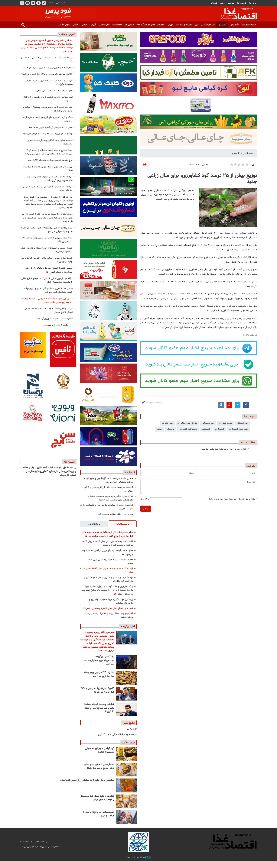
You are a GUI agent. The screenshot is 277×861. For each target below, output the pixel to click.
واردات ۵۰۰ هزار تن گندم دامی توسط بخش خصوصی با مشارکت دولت (46, 188)
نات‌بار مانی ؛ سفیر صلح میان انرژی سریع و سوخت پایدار (99, 766)
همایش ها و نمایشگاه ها (150, 25)
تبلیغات (213, 3)
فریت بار (132, 729)
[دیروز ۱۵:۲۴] (126, 709)
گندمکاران (219, 429)
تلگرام (27, 3)
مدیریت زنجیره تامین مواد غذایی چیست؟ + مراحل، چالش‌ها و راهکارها (48, 109)
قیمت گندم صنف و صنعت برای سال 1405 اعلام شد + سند (106, 570)
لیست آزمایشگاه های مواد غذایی (117, 734)
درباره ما (252, 3)
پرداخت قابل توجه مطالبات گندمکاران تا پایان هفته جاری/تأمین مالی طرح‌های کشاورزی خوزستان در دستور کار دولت (49, 471)
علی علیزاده (167, 423)
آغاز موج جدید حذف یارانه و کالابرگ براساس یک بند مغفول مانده (108, 615)
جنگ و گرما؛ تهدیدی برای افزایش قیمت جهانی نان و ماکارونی (48, 119)
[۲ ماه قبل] (126, 754)
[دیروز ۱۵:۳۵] (126, 694)
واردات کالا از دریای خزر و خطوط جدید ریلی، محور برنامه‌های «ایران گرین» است (49, 178)
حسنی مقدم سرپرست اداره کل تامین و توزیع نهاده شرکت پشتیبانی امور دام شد (108, 480)
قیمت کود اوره (226, 423)
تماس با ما (241, 3)
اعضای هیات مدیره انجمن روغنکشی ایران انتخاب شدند (109, 561)
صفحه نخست (249, 25)
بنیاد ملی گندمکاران (238, 429)
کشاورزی (222, 25)
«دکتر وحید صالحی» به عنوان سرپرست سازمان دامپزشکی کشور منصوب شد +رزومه (110, 498)
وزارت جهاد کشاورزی (187, 423)
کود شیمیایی (208, 423)
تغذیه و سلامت (184, 25)
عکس (84, 25)
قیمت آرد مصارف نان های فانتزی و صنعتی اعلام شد (107, 608)
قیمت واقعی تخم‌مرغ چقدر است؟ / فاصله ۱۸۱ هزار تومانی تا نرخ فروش (48, 310)
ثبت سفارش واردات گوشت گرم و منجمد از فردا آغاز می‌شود (48, 99)
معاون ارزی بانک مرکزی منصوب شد (115, 514)
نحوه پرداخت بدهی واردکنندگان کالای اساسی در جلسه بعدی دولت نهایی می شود (47, 229)
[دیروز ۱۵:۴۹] (126, 678)
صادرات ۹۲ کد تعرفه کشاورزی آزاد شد (55, 319)
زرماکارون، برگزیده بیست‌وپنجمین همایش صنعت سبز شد (98, 660)
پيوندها (231, 3)
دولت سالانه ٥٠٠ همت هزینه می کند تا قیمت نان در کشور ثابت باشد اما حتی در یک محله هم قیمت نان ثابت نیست (47, 217)
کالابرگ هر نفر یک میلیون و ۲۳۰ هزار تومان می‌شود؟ (97, 690)
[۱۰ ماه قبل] (126, 785)
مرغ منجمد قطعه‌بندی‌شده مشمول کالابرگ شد (50, 160)
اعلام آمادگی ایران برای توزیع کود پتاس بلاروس (223, 449)
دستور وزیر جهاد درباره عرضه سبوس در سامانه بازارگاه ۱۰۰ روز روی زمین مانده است (47, 300)
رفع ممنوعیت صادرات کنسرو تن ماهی (54, 91)
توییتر (33, 3)
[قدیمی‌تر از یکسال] (126, 801)
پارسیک (170, 429)
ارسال (145, 508)
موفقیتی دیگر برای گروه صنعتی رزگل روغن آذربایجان (87, 780)
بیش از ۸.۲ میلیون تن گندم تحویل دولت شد (51, 127)
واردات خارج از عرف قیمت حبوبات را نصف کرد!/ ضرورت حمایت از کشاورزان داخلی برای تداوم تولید (49, 152)
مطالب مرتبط (247, 442)
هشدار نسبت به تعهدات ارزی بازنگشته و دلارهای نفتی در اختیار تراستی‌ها (47, 250)
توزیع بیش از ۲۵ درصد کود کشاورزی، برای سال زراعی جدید (202, 178)
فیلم (75, 25)
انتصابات (130, 472)
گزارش (93, 25)
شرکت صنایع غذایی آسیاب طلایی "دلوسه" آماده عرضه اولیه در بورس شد (47, 260)
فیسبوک (38, 3)
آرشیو (222, 3)
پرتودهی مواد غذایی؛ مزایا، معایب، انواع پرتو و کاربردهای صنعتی (111, 601)
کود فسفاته (242, 423)
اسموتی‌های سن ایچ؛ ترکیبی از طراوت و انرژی (98, 814)
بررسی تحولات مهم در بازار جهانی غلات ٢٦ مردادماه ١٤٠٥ (48, 168)
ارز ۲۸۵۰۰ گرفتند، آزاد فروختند (58, 325)
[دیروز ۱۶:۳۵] (126, 662)
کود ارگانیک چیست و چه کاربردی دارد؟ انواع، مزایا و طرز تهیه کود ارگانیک (108, 579)
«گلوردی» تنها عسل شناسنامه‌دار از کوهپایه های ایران (97, 798)
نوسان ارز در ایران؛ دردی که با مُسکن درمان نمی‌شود (48, 134)
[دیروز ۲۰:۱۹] (126, 637)
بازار (196, 25)
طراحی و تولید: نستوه (135, 857)
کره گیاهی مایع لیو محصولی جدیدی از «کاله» (99, 750)
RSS (44, 3)
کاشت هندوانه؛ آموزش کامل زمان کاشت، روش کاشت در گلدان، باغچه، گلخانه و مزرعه (107, 543)
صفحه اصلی (248, 153)
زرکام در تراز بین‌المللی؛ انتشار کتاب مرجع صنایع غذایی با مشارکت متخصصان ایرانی (47, 280)
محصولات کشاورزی (188, 429)
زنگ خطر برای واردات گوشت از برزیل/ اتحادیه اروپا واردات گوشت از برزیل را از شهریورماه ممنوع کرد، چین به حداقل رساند (107, 590)
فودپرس (236, 13)
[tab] (122, 523)
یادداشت (117, 25)
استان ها (129, 25)
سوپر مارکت (64, 25)
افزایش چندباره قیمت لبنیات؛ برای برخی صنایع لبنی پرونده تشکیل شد (99, 708)
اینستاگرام (22, 3)
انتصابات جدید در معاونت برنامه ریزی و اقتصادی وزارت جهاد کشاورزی (106, 507)
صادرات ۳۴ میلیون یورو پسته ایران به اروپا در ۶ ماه (99, 674)
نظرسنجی (104, 25)
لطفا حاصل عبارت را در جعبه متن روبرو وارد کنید (233, 499)
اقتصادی (234, 25)
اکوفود (159, 429)
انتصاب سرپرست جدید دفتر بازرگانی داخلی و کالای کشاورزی (108, 489)
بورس (170, 25)
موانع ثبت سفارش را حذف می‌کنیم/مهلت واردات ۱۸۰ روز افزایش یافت (47, 239)
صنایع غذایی (208, 25)
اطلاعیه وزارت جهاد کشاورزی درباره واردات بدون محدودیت (50, 142)
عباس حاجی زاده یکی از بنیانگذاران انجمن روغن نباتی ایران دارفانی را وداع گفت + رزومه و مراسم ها (107, 534)
